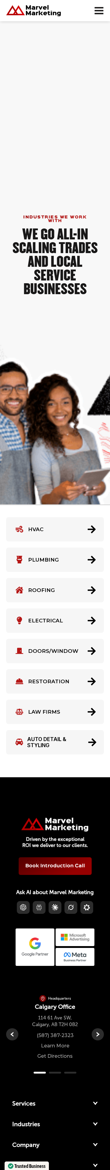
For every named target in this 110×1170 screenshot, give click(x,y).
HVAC (35, 529)
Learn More (55, 1046)
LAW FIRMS (44, 712)
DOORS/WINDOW (53, 651)
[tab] (40, 1073)
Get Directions (55, 1056)
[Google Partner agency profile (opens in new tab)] (35, 947)
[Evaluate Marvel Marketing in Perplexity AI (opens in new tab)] (39, 907)
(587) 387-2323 (55, 1035)
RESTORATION (48, 681)
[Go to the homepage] (55, 824)
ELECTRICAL (45, 621)
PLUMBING (43, 560)
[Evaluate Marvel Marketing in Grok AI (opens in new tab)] (70, 907)
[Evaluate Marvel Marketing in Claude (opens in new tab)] (55, 907)
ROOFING (41, 590)
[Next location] (98, 1034)
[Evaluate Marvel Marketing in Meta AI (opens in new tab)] (86, 907)
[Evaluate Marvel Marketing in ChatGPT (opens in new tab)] (23, 907)
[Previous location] (12, 1034)
